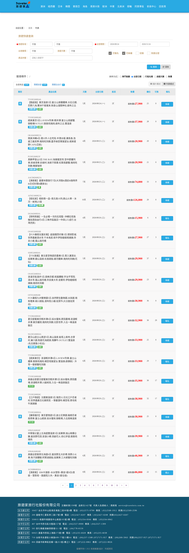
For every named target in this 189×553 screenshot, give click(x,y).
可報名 (115, 53)
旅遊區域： (23, 44)
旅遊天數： (62, 51)
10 (112, 485)
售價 (170, 77)
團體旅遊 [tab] (40, 85)
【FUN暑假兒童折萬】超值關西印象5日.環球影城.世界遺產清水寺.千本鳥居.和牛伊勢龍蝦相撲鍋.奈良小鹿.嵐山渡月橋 (52, 237)
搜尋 (155, 67)
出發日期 (137, 77)
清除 (167, 67)
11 (117, 485)
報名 (167, 218)
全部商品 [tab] (22, 85)
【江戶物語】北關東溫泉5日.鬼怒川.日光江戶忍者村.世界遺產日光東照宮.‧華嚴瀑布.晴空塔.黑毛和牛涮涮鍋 (52, 400)
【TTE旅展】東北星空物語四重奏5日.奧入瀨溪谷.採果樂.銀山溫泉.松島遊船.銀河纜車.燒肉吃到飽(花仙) (52, 259)
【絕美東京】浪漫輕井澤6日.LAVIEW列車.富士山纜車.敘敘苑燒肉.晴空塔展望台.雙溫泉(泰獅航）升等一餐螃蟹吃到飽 (52, 361)
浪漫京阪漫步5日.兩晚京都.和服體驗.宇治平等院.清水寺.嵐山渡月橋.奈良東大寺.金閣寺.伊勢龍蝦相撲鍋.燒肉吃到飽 (52, 280)
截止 (167, 473)
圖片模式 (157, 84)
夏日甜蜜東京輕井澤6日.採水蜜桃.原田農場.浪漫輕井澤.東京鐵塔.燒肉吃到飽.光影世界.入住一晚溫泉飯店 (52, 322)
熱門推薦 (126, 77)
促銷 (142, 53)
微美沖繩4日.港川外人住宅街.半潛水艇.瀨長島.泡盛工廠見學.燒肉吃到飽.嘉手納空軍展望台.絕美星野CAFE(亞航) (52, 141)
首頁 (30, 28)
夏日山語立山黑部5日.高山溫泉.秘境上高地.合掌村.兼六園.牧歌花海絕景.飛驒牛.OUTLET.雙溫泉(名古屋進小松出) (51, 340)
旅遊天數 (160, 77)
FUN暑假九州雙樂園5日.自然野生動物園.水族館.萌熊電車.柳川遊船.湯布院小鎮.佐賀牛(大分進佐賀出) (52, 301)
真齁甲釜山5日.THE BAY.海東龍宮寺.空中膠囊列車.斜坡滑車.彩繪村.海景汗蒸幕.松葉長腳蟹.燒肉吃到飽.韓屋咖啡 (52, 162)
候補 (167, 104)
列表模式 (170, 84)
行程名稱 (149, 77)
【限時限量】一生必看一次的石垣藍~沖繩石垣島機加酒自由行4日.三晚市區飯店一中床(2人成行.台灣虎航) (52, 219)
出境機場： (23, 51)
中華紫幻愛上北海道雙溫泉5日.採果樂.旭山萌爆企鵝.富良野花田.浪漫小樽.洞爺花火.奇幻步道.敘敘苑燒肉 (52, 436)
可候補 (129, 53)
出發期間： (101, 44)
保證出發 (155, 53)
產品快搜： (23, 58)
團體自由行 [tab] (58, 85)
